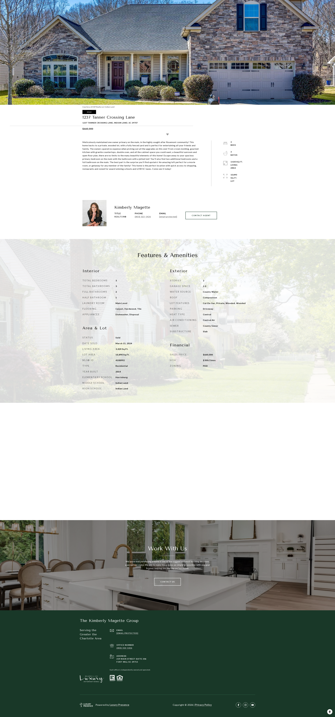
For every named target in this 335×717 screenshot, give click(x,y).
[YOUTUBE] (252, 705)
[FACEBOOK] (238, 705)
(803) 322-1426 (143, 216)
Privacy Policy (203, 704)
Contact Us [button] (167, 582)
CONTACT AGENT (201, 215)
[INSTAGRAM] (245, 705)
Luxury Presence (119, 704)
